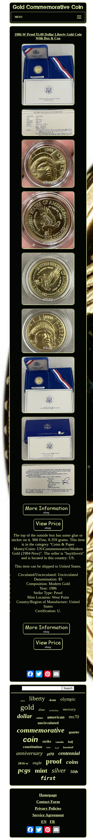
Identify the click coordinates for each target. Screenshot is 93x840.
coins (72, 762)
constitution (32, 747)
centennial (69, 753)
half (70, 742)
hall (57, 748)
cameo (39, 717)
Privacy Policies (48, 808)
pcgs (24, 770)
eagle (37, 763)
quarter (74, 732)
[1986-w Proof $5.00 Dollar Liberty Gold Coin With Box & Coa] (48, 75)
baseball (68, 747)
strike (46, 741)
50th (74, 771)
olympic (67, 699)
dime (41, 709)
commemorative (40, 730)
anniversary (29, 753)
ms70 (74, 716)
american (55, 717)
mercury (69, 709)
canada (60, 742)
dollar (24, 716)
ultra (23, 701)
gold (27, 707)
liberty (37, 698)
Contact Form (48, 802)
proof (54, 761)
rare (48, 747)
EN (43, 822)
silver (59, 770)
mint (41, 770)
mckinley (54, 710)
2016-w (23, 763)
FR (52, 822)
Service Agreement (48, 815)
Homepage (48, 795)
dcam (52, 700)
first (48, 778)
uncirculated (48, 723)
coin (30, 739)
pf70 (50, 754)
